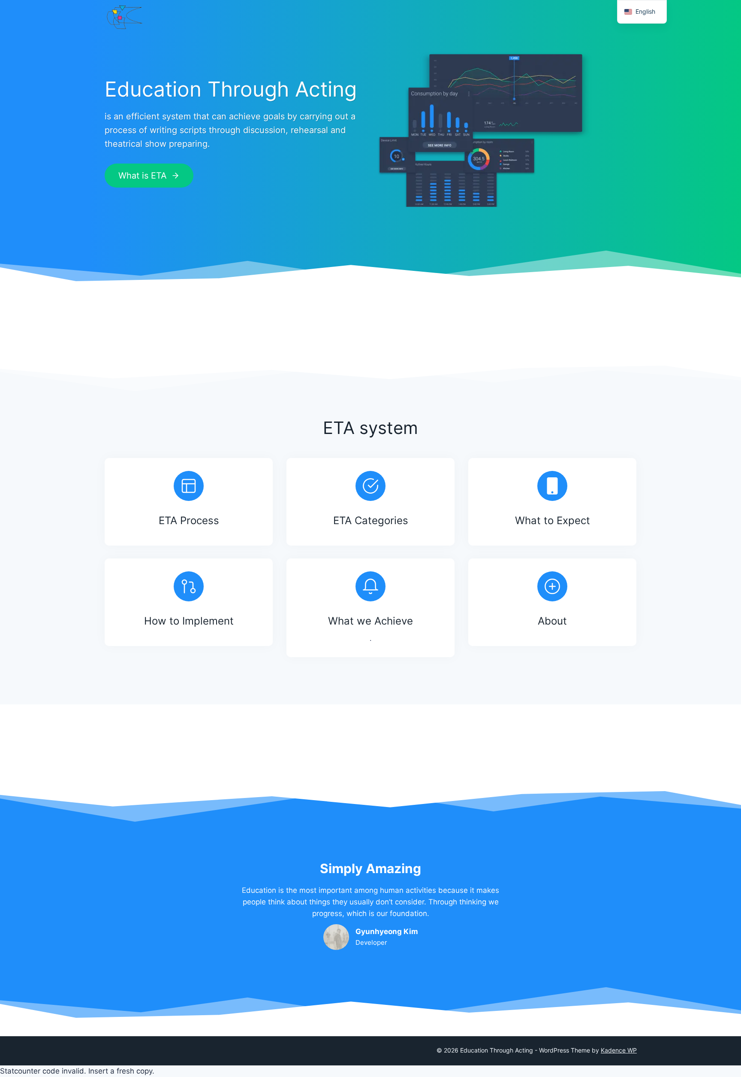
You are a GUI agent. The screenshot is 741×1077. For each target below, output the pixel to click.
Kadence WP (619, 1050)
